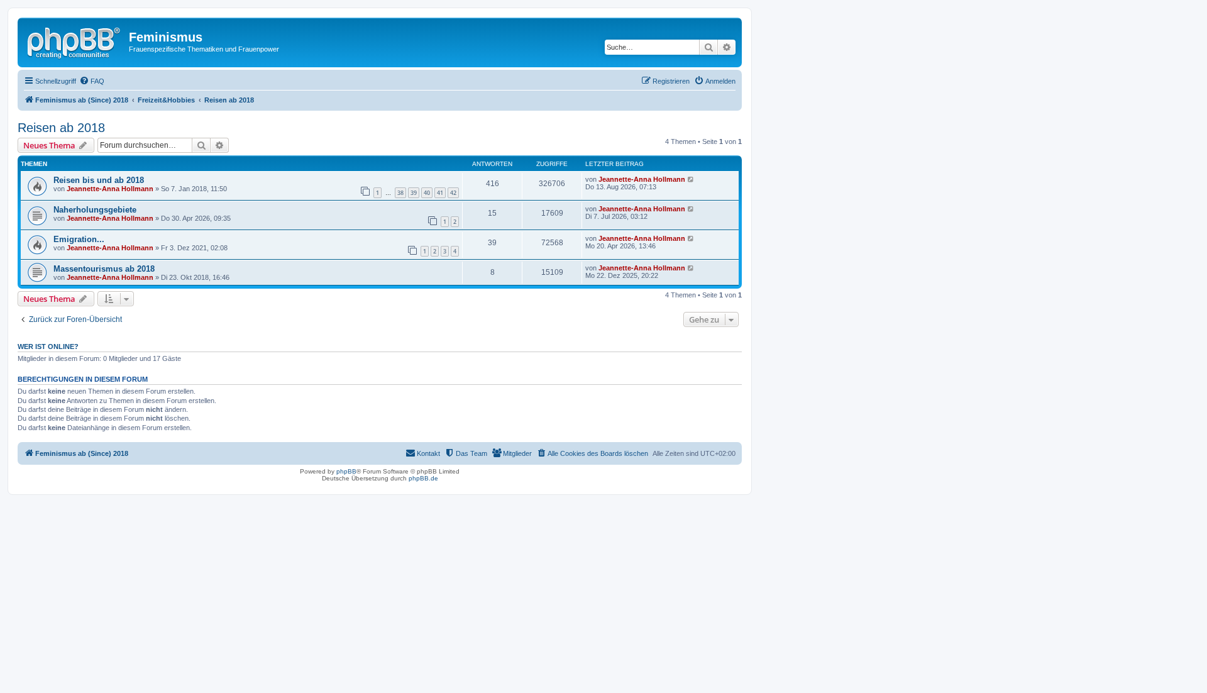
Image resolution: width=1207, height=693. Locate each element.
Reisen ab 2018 (61, 128)
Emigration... (78, 239)
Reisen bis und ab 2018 (98, 180)
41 (440, 193)
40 (427, 193)
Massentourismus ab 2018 (104, 269)
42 (453, 193)
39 (414, 193)
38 (400, 193)
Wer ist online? (48, 346)
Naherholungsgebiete (94, 209)
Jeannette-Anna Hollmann (110, 188)
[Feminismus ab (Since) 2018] (75, 41)
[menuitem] (91, 81)
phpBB (346, 471)
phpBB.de (423, 478)
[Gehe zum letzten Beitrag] (691, 179)
